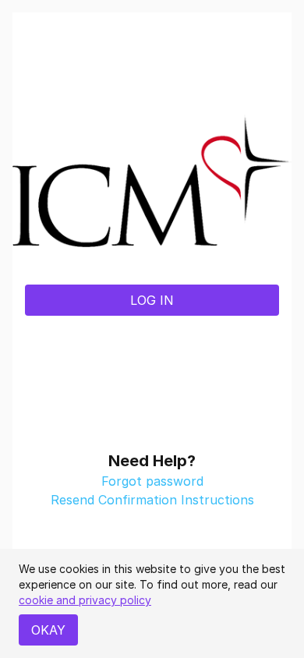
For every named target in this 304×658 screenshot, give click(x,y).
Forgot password (152, 481)
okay (48, 630)
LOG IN (152, 300)
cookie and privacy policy (85, 600)
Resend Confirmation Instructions (152, 500)
